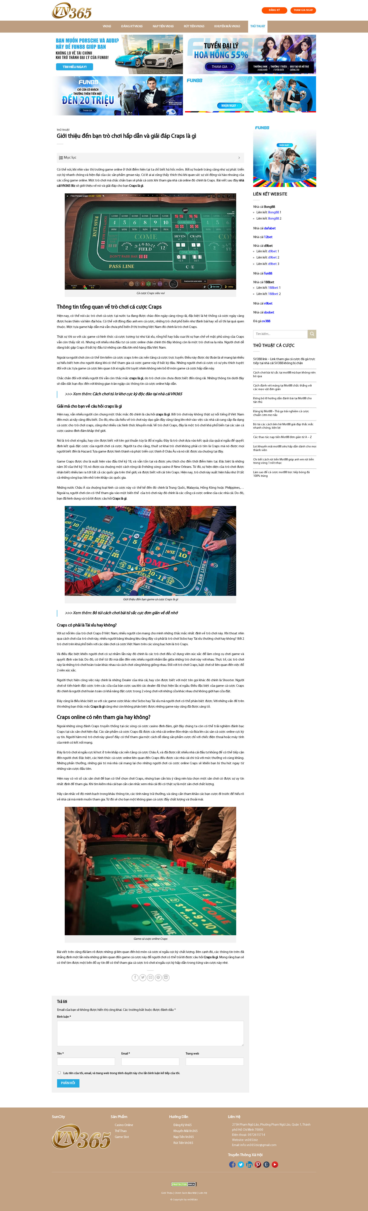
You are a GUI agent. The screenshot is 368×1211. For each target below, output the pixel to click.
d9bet (272, 251)
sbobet (269, 312)
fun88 (268, 273)
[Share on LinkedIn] (166, 977)
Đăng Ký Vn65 (183, 1125)
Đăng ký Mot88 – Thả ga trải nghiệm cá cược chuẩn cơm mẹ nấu (281, 413)
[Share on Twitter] (142, 977)
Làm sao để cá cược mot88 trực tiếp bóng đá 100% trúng (281, 474)
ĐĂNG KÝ (274, 10)
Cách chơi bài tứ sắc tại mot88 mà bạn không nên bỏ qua (284, 374)
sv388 (266, 321)
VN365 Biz (68, 186)
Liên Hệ (203, 1193)
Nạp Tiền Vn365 (163, 26)
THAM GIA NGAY (303, 10)
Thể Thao (121, 1131)
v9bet (268, 303)
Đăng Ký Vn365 (132, 26)
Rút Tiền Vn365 (194, 26)
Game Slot (122, 1137)
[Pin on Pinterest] (158, 977)
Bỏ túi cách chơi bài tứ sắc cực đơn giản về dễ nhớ (135, 613)
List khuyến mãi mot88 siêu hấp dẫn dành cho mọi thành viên (284, 448)
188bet (273, 288)
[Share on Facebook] (135, 977)
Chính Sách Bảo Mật (186, 1193)
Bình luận (64, 1017)
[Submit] (312, 334)
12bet (268, 237)
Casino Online (124, 1125)
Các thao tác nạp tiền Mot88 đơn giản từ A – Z (282, 437)
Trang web (192, 1053)
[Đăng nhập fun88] (250, 96)
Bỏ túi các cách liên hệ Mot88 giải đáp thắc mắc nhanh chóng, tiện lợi (283, 426)
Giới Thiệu (167, 1193)
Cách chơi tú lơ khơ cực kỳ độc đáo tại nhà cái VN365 (137, 394)
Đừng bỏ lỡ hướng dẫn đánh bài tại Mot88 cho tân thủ (282, 400)
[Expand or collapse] (239, 158)
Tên (60, 1053)
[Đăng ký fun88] (284, 155)
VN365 (107, 26)
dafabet (270, 228)
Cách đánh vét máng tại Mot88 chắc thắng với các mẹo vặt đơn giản (282, 387)
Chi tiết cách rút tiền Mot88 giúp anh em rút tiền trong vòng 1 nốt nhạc (283, 461)
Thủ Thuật (257, 26)
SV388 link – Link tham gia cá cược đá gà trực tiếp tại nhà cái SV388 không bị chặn (284, 361)
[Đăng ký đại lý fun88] (117, 54)
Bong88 (273, 212)
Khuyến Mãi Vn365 (227, 26)
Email (125, 1053)
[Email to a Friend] (150, 977)
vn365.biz (192, 1199)
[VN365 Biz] (74, 10)
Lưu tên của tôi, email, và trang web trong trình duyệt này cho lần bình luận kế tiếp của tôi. (121, 1073)
